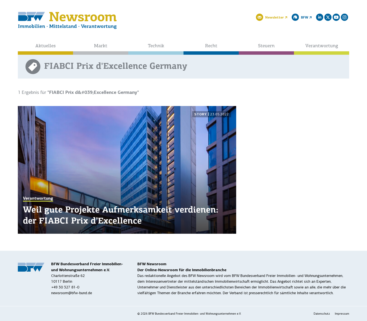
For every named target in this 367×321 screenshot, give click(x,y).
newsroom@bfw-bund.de (71, 293)
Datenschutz (322, 313)
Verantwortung (321, 46)
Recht (211, 46)
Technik (156, 46)
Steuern (266, 46)
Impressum (342, 313)
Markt (100, 46)
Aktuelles (45, 46)
